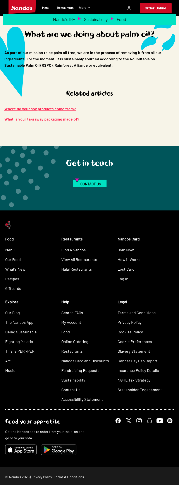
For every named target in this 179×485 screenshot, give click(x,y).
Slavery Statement (134, 351)
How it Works (129, 259)
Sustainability (96, 19)
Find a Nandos (73, 249)
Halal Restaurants (76, 269)
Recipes (12, 278)
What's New (15, 269)
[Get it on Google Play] (58, 450)
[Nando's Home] (22, 7)
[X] (129, 421)
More (82, 7)
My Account (71, 322)
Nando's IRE (64, 19)
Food (121, 19)
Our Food (13, 259)
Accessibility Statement (82, 399)
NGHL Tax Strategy (134, 380)
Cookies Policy (130, 331)
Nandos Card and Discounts (85, 360)
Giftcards (13, 288)
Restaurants (65, 8)
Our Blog (12, 312)
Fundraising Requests (80, 370)
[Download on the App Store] (21, 450)
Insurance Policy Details (138, 370)
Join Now (126, 249)
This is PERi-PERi (20, 351)
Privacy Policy (129, 322)
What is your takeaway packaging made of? (41, 119)
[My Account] (129, 8)
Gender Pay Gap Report (138, 360)
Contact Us (71, 389)
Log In (123, 278)
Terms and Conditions (137, 312)
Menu (46, 8)
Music (10, 370)
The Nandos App (19, 322)
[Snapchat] (149, 421)
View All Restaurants (79, 259)
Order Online (155, 7)
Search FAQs (72, 312)
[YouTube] (159, 420)
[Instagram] (139, 421)
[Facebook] (118, 421)
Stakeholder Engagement (140, 389)
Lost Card (126, 269)
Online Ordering (74, 341)
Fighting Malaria (19, 341)
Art (8, 360)
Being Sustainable (21, 331)
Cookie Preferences (135, 341)
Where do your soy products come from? (40, 108)
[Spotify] (170, 421)
